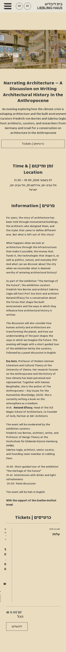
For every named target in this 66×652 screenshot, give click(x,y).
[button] (19, 6)
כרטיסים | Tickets (33, 143)
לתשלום (17, 626)
